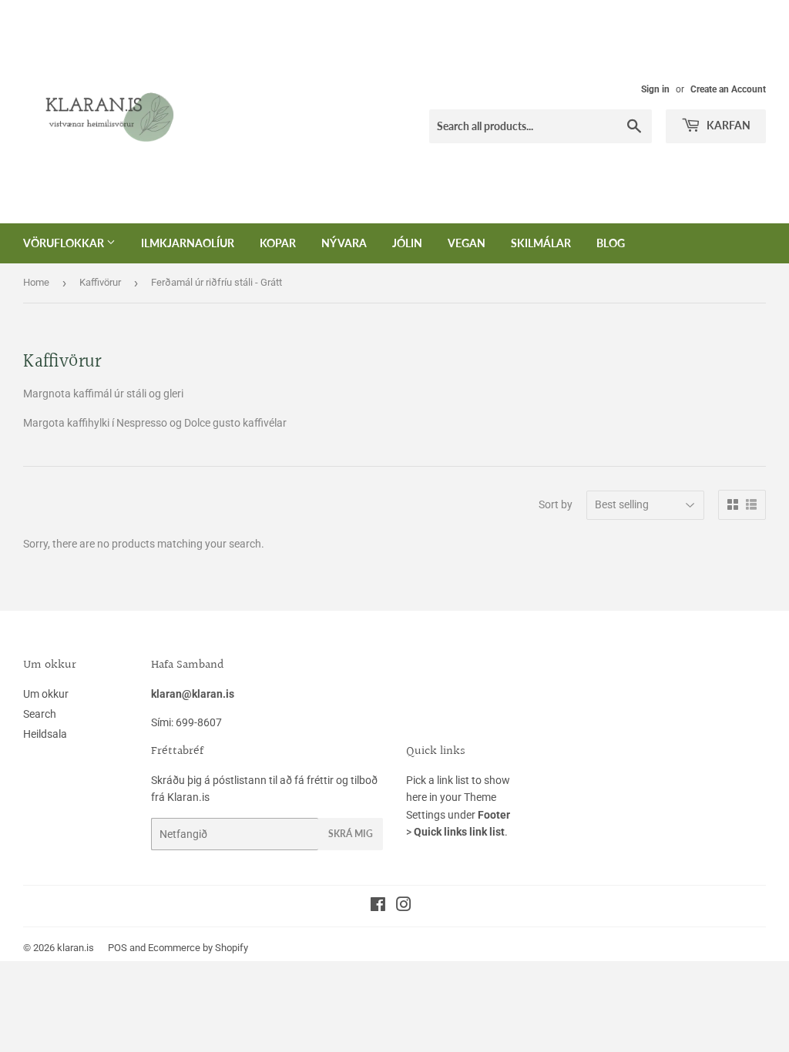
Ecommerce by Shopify (198, 947)
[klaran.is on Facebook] (378, 906)
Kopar (278, 243)
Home (36, 282)
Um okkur (46, 694)
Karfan (727, 125)
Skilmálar (541, 243)
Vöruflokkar (64, 243)
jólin (407, 243)
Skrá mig (350, 833)
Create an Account (728, 89)
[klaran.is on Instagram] (403, 906)
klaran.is (75, 947)
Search (39, 714)
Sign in (655, 89)
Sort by (555, 504)
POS (117, 947)
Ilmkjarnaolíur (187, 243)
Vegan (466, 243)
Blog (610, 243)
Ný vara (344, 243)
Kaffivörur (100, 282)
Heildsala (45, 734)
